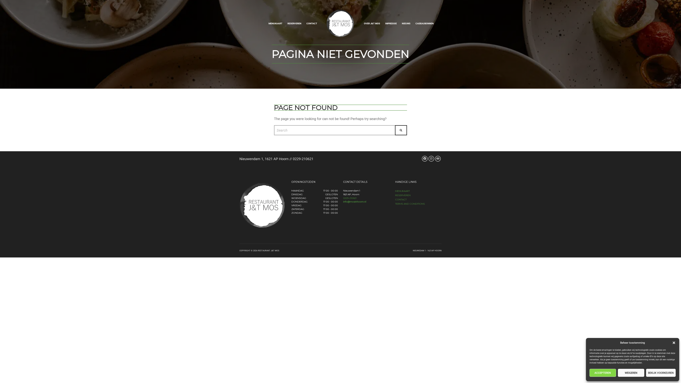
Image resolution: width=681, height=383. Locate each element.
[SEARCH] (401, 130)
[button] (674, 343)
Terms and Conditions (410, 203)
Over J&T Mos (372, 23)
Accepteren (602, 372)
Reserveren (294, 23)
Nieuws (406, 23)
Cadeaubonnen (425, 23)
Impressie (391, 23)
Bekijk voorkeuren (661, 372)
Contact (311, 23)
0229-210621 (349, 198)
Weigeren (631, 372)
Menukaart (275, 23)
